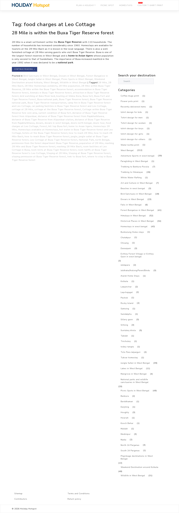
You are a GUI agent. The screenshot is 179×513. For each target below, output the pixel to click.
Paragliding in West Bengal (134, 161)
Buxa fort (88, 96)
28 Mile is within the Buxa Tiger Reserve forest (63, 33)
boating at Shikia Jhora (68, 96)
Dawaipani (126, 248)
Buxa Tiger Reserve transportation (47, 102)
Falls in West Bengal (131, 204)
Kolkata (124, 281)
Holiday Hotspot (28, 508)
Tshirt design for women (133, 123)
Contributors (20, 499)
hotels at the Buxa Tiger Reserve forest (45, 133)
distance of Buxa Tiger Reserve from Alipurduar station (43, 119)
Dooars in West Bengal (72, 75)
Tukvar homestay (129, 357)
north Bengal (102, 139)
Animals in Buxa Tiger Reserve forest (51, 92)
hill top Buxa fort (57, 126)
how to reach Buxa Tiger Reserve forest (47, 136)
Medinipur (126, 434)
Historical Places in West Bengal (137, 221)
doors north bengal (81, 123)
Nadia (123, 439)
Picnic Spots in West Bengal (77, 79)
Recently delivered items (133, 106)
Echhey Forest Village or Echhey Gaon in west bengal (137, 255)
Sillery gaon (127, 319)
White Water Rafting (131, 177)
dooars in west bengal (57, 123)
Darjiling (125, 407)
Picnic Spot (107, 5)
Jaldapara (125, 265)
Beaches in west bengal (133, 188)
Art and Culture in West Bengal (137, 183)
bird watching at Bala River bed (37, 96)
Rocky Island (127, 303)
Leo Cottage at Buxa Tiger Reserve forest (53, 139)
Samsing (125, 308)
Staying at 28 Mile (57, 153)
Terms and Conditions (79, 493)
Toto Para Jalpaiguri (131, 352)
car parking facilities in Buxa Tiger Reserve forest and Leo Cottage (69, 106)
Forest (43, 126)
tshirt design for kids (131, 112)
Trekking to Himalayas (132, 172)
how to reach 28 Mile (81, 133)
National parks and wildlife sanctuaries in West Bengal (135, 381)
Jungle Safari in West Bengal (44, 79)
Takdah (124, 336)
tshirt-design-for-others (133, 139)
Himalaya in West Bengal (133, 215)
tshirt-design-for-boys (132, 128)
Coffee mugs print (130, 96)
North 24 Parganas (130, 445)
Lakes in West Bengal (132, 368)
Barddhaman (127, 401)
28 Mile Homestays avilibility (41, 85)
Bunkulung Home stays (132, 232)
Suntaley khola (128, 330)
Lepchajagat (127, 292)
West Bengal (51, 82)
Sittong (124, 325)
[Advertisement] (142, 48)
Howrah (125, 418)
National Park (86, 139)
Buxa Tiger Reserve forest (74, 99)
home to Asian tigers (80, 126)
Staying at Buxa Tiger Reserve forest (89, 153)
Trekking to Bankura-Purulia (135, 166)
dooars (39, 123)
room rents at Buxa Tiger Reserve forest (54, 149)
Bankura (125, 396)
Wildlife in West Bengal (73, 82)
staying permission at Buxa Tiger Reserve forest (39, 156)
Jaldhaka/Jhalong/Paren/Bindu (135, 270)
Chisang (125, 243)
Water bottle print (130, 145)
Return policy (74, 499)
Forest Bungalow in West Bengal (137, 210)
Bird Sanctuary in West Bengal (40, 75)
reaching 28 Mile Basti (69, 146)
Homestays (125, 5)
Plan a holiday (85, 5)
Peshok (124, 297)
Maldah (124, 428)
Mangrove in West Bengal (134, 374)
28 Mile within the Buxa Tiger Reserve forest (47, 89)
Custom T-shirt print (150, 5)
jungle (74, 136)
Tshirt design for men (132, 117)
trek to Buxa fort (76, 156)
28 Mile (102, 82)
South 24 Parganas (130, 450)
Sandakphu (126, 314)
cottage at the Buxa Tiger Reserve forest (57, 109)
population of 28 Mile (91, 143)
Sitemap (18, 493)
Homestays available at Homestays (38, 129)
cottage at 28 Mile (22, 109)
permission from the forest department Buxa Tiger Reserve (45, 143)
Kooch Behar (127, 423)
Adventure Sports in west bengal (138, 155)
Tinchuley (126, 341)
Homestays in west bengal (134, 226)
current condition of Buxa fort (54, 112)
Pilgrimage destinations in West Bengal (137, 457)
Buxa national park (47, 99)
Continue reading (24, 69)
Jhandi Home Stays (130, 276)
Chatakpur (126, 237)
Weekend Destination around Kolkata (139, 467)
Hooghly (125, 412)
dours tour (99, 123)
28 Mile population (69, 85)
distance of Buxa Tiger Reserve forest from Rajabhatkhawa (71, 116)
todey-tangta (127, 346)
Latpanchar (126, 286)
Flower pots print (129, 101)
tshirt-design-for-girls (132, 134)
